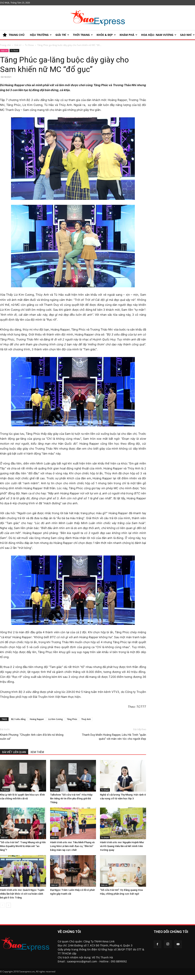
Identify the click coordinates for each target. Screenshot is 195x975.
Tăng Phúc (72, 719)
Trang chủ (5, 45)
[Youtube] (178, 944)
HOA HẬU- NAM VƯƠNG (157, 35)
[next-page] (8, 905)
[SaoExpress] (97, 17)
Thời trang (81, 35)
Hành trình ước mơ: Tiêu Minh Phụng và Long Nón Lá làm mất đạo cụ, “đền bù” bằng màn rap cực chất (72, 846)
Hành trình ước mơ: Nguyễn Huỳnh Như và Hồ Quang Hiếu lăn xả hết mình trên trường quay (122, 846)
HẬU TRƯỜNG (39, 35)
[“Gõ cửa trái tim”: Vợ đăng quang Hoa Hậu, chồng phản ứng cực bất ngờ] (123, 871)
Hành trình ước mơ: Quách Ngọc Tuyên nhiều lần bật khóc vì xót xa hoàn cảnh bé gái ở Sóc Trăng (22, 894)
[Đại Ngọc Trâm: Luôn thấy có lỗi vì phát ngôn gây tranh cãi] (73, 871)
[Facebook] (157, 944)
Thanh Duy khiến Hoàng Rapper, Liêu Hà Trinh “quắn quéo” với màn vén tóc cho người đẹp (114, 736)
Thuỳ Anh (86, 719)
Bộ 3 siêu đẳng (18, 719)
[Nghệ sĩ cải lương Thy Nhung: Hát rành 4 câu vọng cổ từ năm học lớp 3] (123, 776)
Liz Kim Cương (55, 719)
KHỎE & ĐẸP (105, 35)
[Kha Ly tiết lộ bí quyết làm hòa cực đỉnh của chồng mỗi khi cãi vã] (23, 776)
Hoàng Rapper (37, 719)
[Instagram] (168, 944)
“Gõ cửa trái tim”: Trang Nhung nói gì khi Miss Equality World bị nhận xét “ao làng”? (23, 846)
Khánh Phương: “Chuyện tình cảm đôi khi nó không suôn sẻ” (31, 736)
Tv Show (29, 45)
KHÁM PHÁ (127, 35)
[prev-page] (2, 905)
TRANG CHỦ (17, 35)
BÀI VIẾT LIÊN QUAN (14, 752)
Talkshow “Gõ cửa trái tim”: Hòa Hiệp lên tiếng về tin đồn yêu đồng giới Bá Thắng (71, 798)
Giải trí (60, 35)
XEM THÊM (37, 752)
